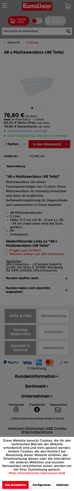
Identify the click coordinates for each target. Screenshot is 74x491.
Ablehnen (62, 485)
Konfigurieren (42, 485)
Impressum (49, 473)
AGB (61, 473)
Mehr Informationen (24, 473)
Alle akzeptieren (15, 485)
